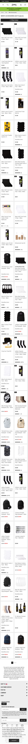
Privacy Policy (7, 733)
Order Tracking (5, 1)
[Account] (21, 4)
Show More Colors (19, 89)
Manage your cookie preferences (13, 729)
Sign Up (4, 703)
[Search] (7, 5)
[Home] (14, 5)
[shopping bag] (25, 5)
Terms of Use (20, 713)
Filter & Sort (14, 20)
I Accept (14, 740)
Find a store (4, 717)
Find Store (23, 720)
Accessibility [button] (23, 1)
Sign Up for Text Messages (7, 706)
